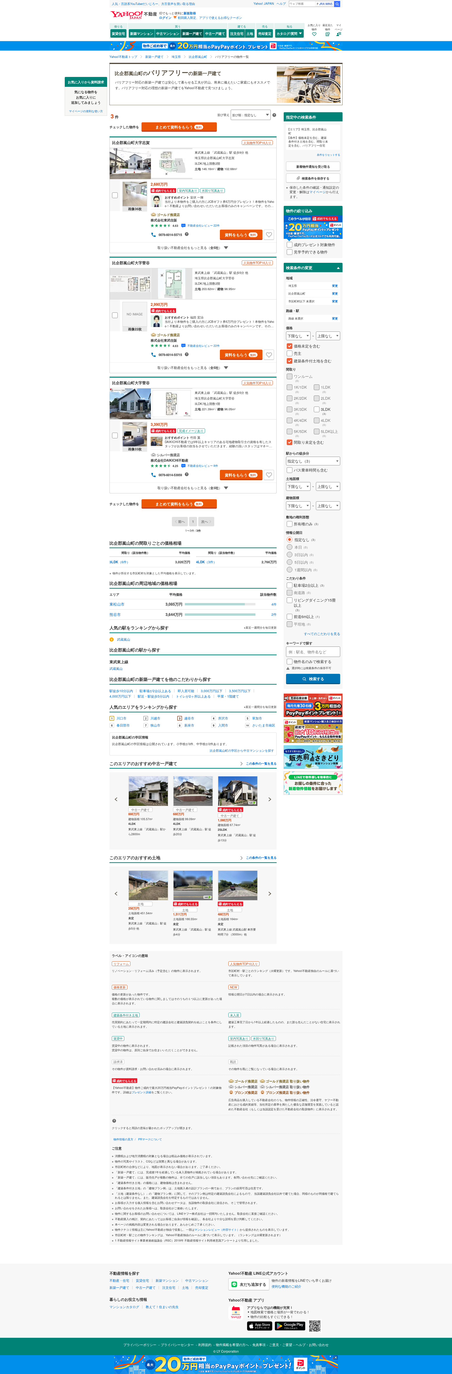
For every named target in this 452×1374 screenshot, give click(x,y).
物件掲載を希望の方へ (232, 1344)
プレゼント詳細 (141, 1092)
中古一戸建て (215, 33)
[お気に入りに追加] (269, 235)
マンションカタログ (124, 1306)
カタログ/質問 (287, 33)
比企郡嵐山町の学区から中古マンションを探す (242, 750)
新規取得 (190, 13)
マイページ (317, 191)
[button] (116, 783)
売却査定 (264, 33)
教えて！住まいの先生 (162, 1306)
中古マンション (167, 33)
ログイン (165, 17)
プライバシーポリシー (139, 1344)
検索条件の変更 (299, 267)
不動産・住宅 (119, 1280)
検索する (316, 678)
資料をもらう (240, 234)
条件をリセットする (328, 154)
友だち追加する (253, 1284)
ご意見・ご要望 (280, 1344)
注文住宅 (236, 33)
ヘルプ (281, 3)
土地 (249, 33)
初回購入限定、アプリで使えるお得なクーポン (210, 17)
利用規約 (204, 1344)
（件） (119, 561)
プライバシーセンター (177, 1344)
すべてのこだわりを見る (322, 633)
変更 (335, 286)
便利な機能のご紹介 (286, 1286)
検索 (337, 4)
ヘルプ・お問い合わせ (312, 1344)
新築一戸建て (192, 33)
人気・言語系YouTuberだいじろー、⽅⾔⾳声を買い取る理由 (153, 3)
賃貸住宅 (118, 33)
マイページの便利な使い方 (86, 111)
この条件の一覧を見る (261, 763)
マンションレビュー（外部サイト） (217, 1229)
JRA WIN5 (325, 4)
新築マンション (141, 33)
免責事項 (259, 1344)
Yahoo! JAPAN (264, 3)
